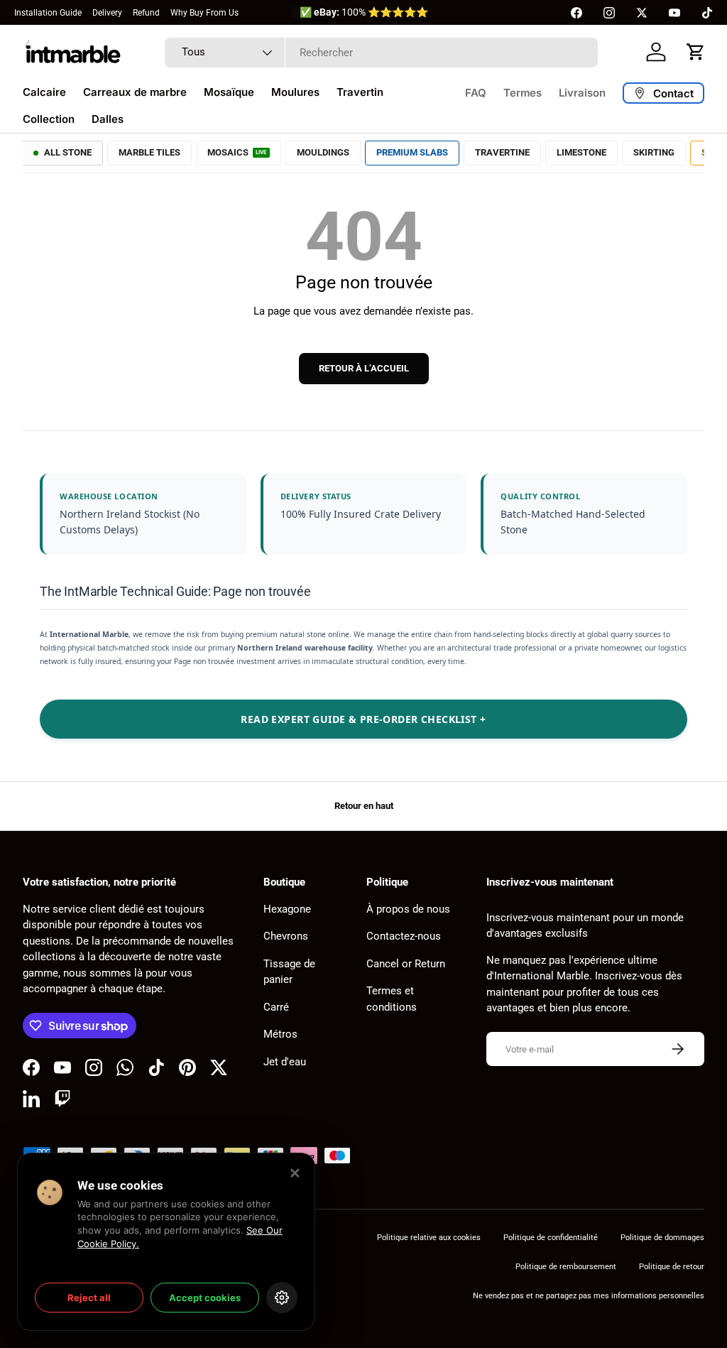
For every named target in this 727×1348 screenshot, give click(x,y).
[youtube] (674, 12)
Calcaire (44, 92)
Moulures (295, 92)
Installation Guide (48, 13)
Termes (522, 92)
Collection (49, 119)
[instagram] (609, 12)
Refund (146, 13)
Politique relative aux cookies (429, 1237)
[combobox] (381, 52)
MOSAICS (237, 152)
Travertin (360, 92)
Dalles (108, 119)
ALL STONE (68, 152)
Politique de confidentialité (550, 1237)
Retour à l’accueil (364, 368)
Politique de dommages (662, 1237)
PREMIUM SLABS (412, 152)
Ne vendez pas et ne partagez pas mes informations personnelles (588, 1295)
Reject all (89, 1297)
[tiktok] (707, 12)
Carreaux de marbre (135, 92)
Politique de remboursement (565, 1266)
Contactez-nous (403, 936)
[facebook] (576, 12)
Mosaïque (229, 92)
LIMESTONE (581, 152)
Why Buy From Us (204, 13)
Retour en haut (363, 805)
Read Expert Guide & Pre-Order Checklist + (363, 719)
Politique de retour (671, 1266)
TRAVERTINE (502, 152)
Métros (280, 1034)
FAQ (475, 92)
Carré (276, 1007)
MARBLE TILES (149, 152)
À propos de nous (408, 909)
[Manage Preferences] (281, 1297)
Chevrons (285, 936)
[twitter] (641, 12)
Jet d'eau (284, 1061)
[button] (695, 51)
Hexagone (287, 909)
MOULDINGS (323, 152)
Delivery (107, 13)
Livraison (582, 92)
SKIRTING (653, 152)
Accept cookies (205, 1297)
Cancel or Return (405, 963)
